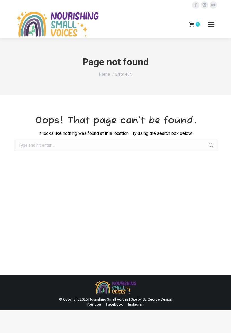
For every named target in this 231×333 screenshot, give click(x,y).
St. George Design (157, 299)
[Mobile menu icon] (211, 24)
